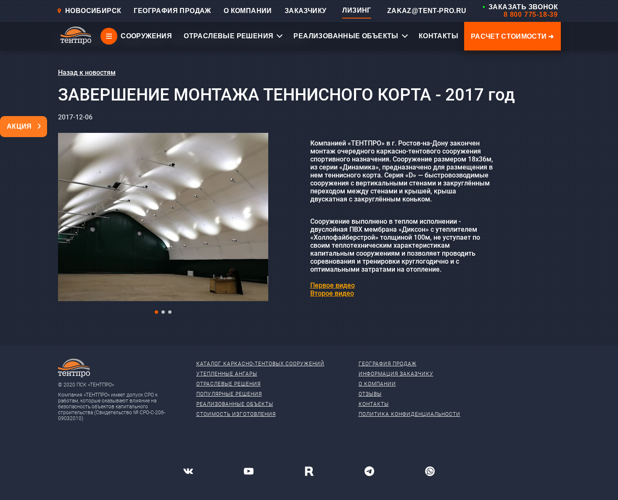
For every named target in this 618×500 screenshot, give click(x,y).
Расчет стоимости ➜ (512, 36)
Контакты (374, 404)
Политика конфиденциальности (409, 414)
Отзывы (370, 394)
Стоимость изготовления (236, 414)
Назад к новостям (87, 73)
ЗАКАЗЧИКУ (306, 10)
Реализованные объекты (234, 404)
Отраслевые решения (228, 384)
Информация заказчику (396, 374)
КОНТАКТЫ (438, 36)
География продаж (388, 364)
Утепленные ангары (226, 374)
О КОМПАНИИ (248, 10)
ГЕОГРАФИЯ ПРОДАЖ (172, 10)
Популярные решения (229, 394)
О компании (377, 384)
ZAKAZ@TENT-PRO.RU (427, 10)
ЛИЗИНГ (356, 10)
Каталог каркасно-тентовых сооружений (260, 364)
